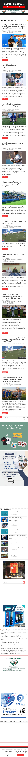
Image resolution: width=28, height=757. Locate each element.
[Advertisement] (14, 497)
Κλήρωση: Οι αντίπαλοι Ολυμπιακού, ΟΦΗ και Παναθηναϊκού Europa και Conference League (11, 641)
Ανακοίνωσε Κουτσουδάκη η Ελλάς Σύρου (12, 144)
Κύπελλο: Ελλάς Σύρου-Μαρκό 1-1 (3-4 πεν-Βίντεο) (14, 222)
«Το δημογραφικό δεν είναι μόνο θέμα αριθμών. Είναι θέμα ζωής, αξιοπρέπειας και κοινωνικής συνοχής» (14, 635)
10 (14, 417)
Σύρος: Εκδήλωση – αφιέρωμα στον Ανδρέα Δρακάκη (12, 647)
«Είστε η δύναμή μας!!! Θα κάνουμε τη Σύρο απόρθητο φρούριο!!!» (12, 184)
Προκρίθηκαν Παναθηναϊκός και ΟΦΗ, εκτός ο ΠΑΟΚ (12, 651)
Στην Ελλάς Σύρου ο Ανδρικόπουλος (9, 66)
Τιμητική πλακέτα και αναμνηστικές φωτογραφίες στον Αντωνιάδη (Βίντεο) (12, 296)
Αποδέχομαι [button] (20, 755)
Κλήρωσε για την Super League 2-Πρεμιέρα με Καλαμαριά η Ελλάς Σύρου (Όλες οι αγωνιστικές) (14, 26)
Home (2, 17)
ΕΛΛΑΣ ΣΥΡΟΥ (5, 31)
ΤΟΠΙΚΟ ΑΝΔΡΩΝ (17, 31)
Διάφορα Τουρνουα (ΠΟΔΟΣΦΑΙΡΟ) (9, 259)
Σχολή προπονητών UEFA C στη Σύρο (13, 255)
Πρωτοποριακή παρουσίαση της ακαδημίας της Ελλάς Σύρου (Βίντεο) (16, 554)
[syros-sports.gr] (14, 4)
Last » (25, 419)
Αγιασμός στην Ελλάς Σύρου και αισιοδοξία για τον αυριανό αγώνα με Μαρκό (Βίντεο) (13, 379)
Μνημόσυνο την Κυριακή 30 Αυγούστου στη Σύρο (11, 653)
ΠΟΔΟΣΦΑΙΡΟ (8, 17)
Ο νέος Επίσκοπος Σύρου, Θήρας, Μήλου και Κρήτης (12, 648)
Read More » (4, 59)
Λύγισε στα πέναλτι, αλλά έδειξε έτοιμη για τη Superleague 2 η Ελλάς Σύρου (14, 340)
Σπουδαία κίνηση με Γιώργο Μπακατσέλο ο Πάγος (12, 105)
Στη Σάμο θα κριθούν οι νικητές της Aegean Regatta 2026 (13, 650)
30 (19, 417)
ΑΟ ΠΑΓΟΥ (5, 109)
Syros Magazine (7, 630)
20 (16, 417)
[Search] (24, 582)
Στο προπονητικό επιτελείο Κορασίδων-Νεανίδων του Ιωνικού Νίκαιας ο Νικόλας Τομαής (18, 537)
